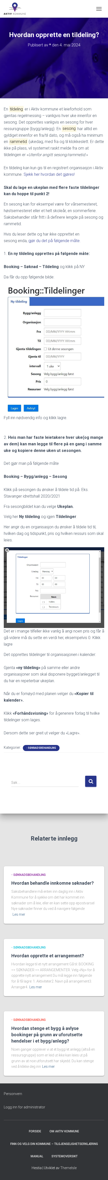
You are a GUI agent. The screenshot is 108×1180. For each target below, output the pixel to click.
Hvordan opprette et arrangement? (47, 955)
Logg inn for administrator (24, 1107)
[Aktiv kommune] (17, 9)
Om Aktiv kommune (64, 1131)
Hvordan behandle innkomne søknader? (52, 883)
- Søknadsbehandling (41, 747)
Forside (35, 1131)
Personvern (13, 1094)
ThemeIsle (68, 1168)
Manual (37, 1156)
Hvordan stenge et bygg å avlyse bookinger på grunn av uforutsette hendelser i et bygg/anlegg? (46, 1035)
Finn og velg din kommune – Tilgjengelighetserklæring (54, 1144)
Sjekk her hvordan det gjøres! (49, 174)
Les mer (19, 914)
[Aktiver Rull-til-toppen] (98, 1170)
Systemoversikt (64, 1156)
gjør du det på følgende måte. (54, 240)
